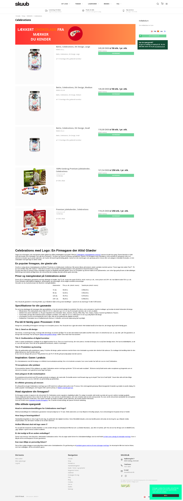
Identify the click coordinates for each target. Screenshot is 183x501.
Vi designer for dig (73, 475)
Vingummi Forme (73, 470)
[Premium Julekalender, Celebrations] (34, 227)
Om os (70, 484)
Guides (70, 487)
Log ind (17, 463)
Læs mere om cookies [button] (160, 492)
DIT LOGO (64, 4)
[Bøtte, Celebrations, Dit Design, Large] (34, 64)
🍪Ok (165, 495)
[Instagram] (126, 476)
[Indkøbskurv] (162, 3)
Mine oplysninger (20, 461)
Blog (69, 480)
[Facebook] (122, 476)
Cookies (70, 482)
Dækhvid (70, 473)
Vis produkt (116, 53)
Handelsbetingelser (74, 466)
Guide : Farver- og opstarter (76, 468)
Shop (69, 461)
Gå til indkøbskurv (154, 36)
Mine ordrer (18, 459)
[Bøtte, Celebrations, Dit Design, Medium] (34, 105)
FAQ (118, 4)
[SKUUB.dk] (22, 4)
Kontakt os (71, 463)
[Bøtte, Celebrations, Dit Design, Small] (34, 146)
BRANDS (106, 4)
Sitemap (70, 489)
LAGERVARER (92, 4)
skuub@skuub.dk (160, 46)
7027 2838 (127, 466)
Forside (70, 459)
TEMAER (78, 4)
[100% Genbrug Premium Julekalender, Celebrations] (34, 186)
